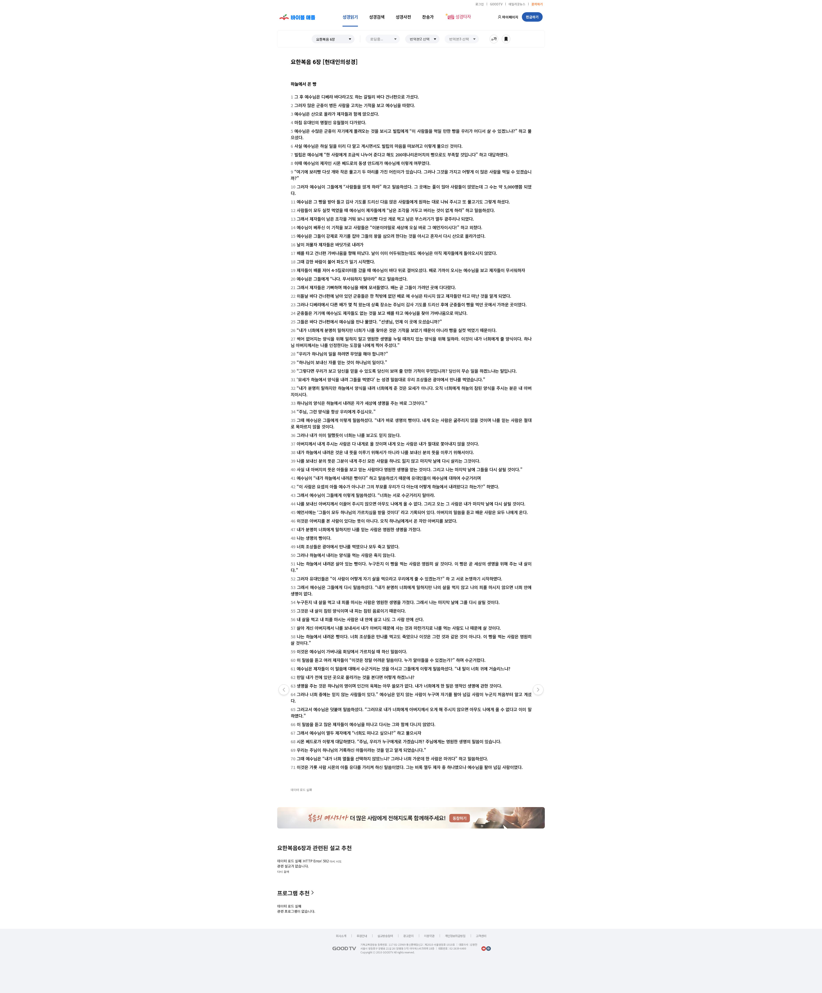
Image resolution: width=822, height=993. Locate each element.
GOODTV (496, 4)
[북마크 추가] (506, 39)
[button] (333, 39)
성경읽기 (350, 17)
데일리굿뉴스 (517, 4)
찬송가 (428, 17)
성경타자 (463, 17)
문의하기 (537, 4)
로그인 (479, 4)
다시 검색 (283, 871)
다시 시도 (336, 861)
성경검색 (376, 17)
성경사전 (403, 17)
